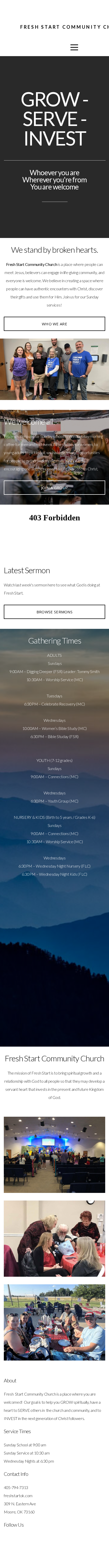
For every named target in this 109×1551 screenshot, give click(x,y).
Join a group (54, 487)
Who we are (54, 323)
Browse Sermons (54, 611)
